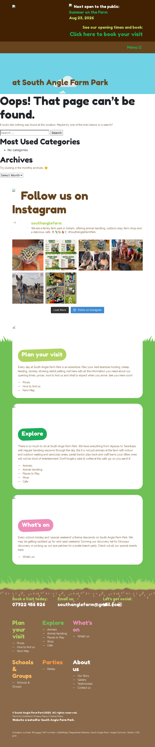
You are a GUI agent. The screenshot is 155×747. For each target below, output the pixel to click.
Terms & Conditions (22, 716)
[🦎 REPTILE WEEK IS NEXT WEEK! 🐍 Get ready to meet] (27, 255)
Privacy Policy (41, 716)
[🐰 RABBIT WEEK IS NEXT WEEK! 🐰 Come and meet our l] (127, 255)
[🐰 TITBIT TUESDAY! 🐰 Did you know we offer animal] (61, 255)
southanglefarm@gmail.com (89, 604)
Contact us (84, 687)
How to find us (31, 386)
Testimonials (85, 683)
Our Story (83, 675)
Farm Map (28, 390)
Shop (25, 477)
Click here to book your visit (106, 34)
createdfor (32, 720)
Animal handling (32, 469)
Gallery (81, 679)
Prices (26, 382)
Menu (132, 47)
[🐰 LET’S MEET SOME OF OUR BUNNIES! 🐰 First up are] (94, 255)
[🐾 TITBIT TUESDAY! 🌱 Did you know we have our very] (61, 288)
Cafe (25, 481)
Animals (27, 465)
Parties (50, 669)
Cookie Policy (56, 716)
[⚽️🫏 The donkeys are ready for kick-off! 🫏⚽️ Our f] (27, 288)
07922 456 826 (28, 604)
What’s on (28, 556)
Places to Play (31, 473)
